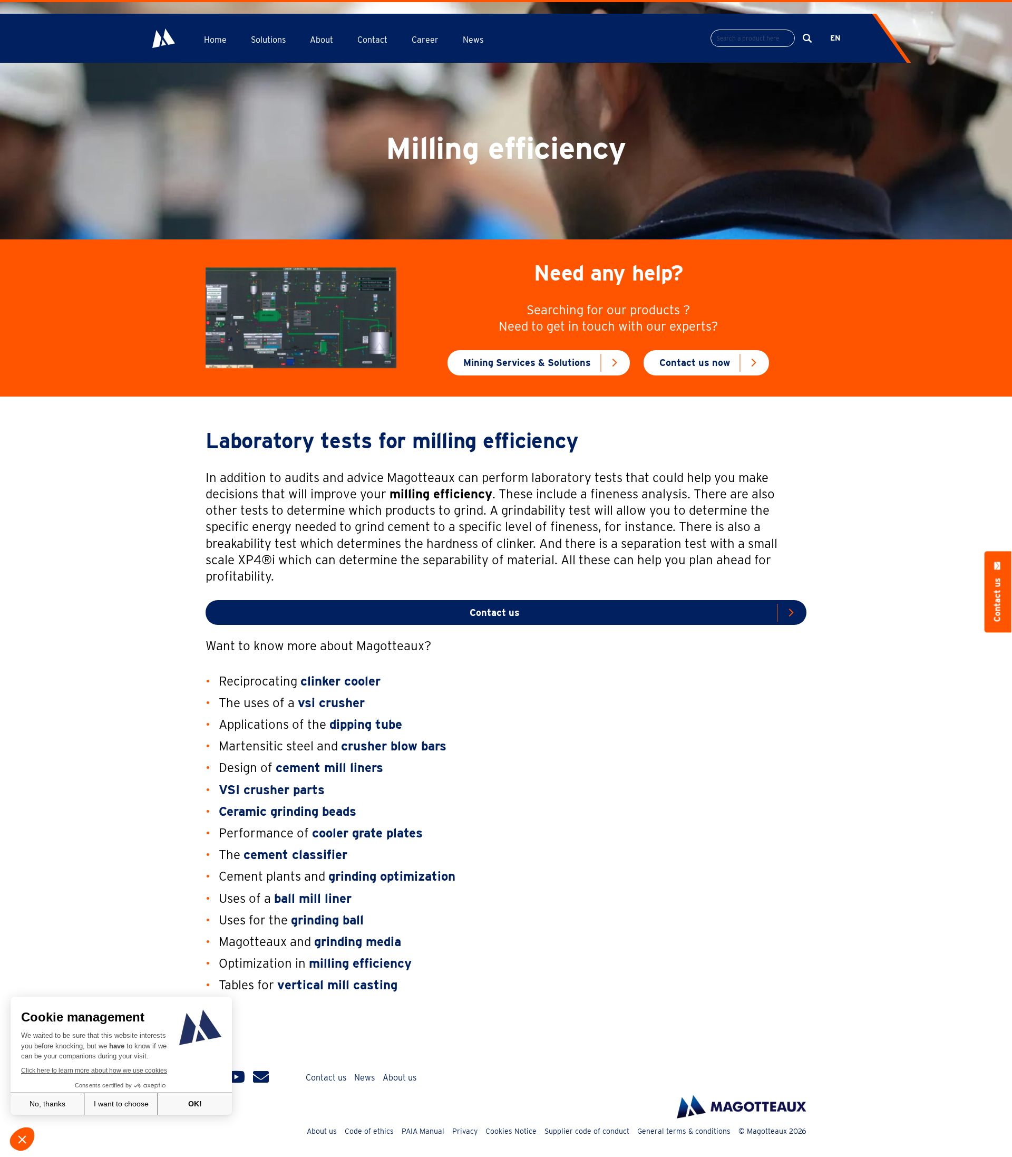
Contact (372, 40)
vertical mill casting (337, 984)
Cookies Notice (511, 1131)
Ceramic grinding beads (287, 811)
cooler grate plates (367, 833)
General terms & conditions (684, 1131)
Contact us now (694, 362)
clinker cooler (340, 681)
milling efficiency (360, 963)
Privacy (465, 1131)
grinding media (357, 941)
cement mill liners (329, 767)
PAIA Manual (423, 1131)
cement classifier (295, 854)
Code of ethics (369, 1131)
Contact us (495, 612)
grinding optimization (391, 876)
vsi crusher (331, 702)
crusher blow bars (393, 746)
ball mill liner (313, 898)
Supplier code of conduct (586, 1131)
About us (399, 1078)
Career (425, 40)
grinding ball (327, 920)
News (473, 40)
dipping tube (365, 724)
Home (215, 40)
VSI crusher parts (272, 789)
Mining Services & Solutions (527, 362)
